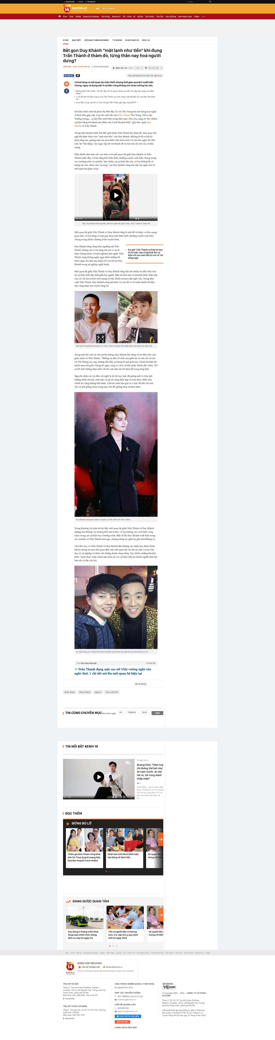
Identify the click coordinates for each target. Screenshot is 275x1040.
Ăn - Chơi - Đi (129, 16)
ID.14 (81, 2)
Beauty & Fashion (91, 16)
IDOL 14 (146, 40)
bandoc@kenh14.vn (114, 967)
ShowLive (91, 2)
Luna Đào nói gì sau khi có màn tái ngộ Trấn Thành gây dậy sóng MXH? (106, 102)
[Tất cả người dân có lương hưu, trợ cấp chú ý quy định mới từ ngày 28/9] (125, 917)
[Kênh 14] (70, 968)
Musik (78, 16)
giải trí (98, 692)
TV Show (117, 40)
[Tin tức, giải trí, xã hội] (77, 9)
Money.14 (116, 16)
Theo (116, 663)
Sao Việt (76, 40)
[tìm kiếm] (210, 2)
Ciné (71, 16)
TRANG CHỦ (59, 16)
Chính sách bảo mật (126, 1027)
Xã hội (140, 16)
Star (65, 16)
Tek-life (159, 16)
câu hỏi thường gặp (91, 967)
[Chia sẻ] (66, 91)
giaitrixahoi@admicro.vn (128, 1011)
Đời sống (105, 16)
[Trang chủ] (66, 84)
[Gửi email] (78, 75)
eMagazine (70, 2)
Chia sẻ (69, 76)
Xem (157, 713)
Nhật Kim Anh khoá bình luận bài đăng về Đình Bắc (123, 856)
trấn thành (70, 692)
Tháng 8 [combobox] (132, 712)
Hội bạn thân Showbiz (97, 40)
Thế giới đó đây (157, 953)
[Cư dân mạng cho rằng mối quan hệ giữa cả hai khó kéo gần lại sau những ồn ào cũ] (116, 607)
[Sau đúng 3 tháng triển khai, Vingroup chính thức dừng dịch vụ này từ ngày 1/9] (84, 917)
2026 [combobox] (144, 712)
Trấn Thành (123, 115)
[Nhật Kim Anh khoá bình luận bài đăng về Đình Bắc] (124, 840)
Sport (102, 953)
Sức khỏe (149, 16)
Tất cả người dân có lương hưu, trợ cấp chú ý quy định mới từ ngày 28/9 (123, 934)
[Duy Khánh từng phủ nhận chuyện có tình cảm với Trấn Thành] (116, 454)
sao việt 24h (112, 692)
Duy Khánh (85, 692)
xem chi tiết (122, 1022)
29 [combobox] (120, 712)
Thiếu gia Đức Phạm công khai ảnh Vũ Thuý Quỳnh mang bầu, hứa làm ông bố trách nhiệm (84, 857)
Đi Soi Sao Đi (109, 8)
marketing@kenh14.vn (127, 1000)
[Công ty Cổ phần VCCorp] (169, 986)
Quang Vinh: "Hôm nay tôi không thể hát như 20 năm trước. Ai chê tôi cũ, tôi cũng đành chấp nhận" (150, 771)
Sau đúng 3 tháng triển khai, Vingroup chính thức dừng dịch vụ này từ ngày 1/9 (83, 934)
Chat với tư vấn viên (129, 1016)
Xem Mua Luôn (185, 16)
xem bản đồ (69, 999)
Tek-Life (178, 953)
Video (196, 16)
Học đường (171, 16)
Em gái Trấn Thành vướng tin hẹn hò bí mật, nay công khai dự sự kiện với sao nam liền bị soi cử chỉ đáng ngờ (145, 253)
